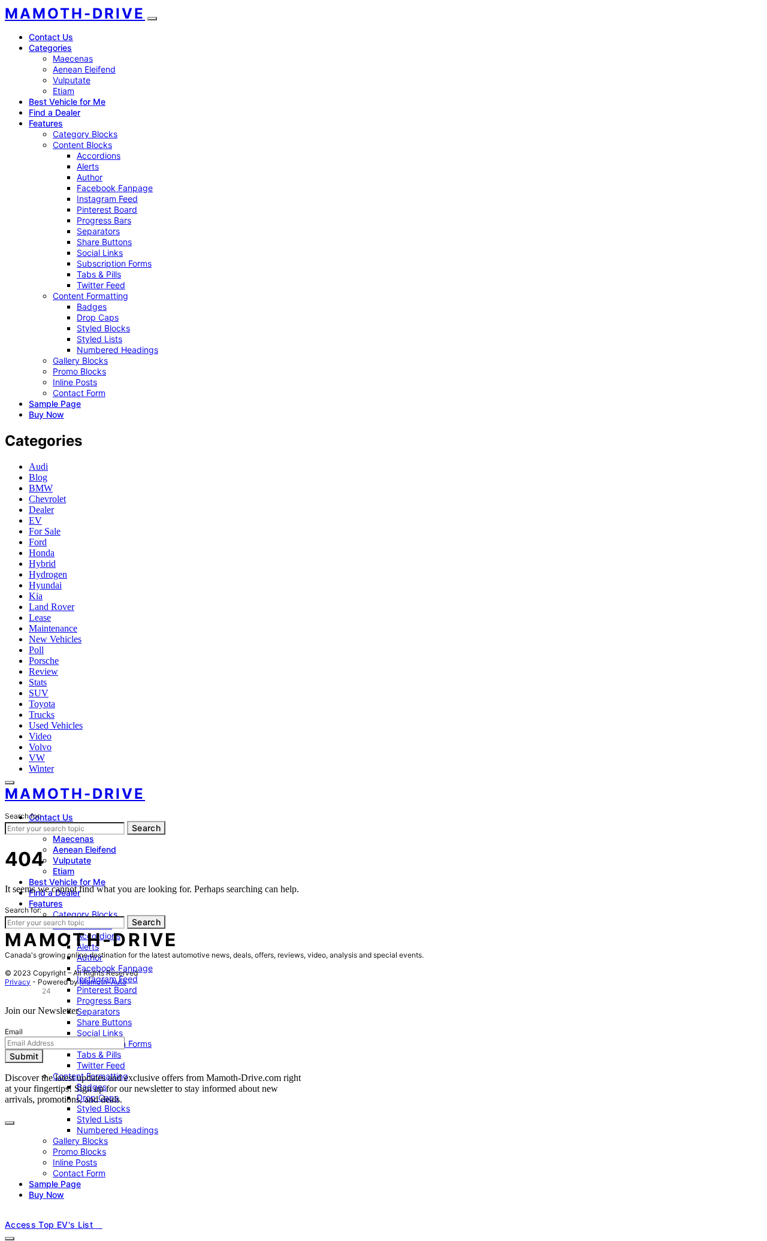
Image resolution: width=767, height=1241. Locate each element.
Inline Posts (75, 382)
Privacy (18, 981)
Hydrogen (48, 574)
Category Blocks (85, 134)
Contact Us (51, 37)
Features (46, 123)
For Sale (45, 531)
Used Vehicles (56, 725)
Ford (38, 542)
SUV (39, 693)
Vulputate (71, 80)
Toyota (42, 704)
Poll (36, 650)
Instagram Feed (107, 199)
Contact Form (79, 393)
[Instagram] (22, 1214)
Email (14, 1031)
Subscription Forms (114, 263)
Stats (38, 682)
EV (35, 520)
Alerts (88, 166)
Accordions (98, 155)
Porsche (44, 661)
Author (89, 177)
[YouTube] (36, 1214)
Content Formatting (90, 296)
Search (146, 828)
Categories (50, 48)
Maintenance (53, 628)
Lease (40, 617)
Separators (98, 231)
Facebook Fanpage (115, 188)
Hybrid (42, 563)
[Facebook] (8, 1214)
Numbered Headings (117, 350)
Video (40, 736)
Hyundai (45, 585)
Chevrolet (47, 499)
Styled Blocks (103, 328)
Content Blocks (82, 145)
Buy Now (46, 414)
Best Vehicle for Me (67, 101)
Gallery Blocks (80, 360)
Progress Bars (104, 220)
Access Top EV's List (50, 1224)
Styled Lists (99, 339)
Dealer (41, 510)
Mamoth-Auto (103, 981)
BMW (41, 488)
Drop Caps (98, 317)
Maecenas (73, 58)
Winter (41, 768)
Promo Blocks (79, 371)
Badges (92, 306)
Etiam (63, 91)
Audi (38, 466)
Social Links (100, 252)
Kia (36, 596)
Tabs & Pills (99, 274)
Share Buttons (104, 242)
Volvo (40, 747)
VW (37, 758)
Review (43, 671)
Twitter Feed (101, 285)
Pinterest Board (107, 209)
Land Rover (51, 607)
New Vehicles (55, 639)
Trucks (42, 714)
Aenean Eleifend (84, 69)
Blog (38, 477)
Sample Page (55, 403)
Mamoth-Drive (75, 13)
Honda (42, 553)
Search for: (23, 815)
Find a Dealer (54, 112)
